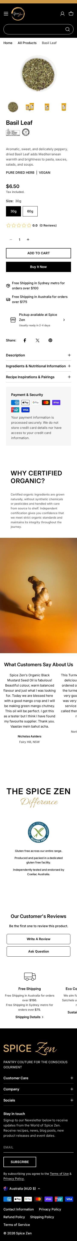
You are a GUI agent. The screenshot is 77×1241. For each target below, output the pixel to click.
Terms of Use (59, 1173)
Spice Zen (24, 1233)
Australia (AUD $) (22, 1189)
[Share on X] (38, 340)
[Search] (67, 29)
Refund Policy (14, 1217)
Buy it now (38, 267)
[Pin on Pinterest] (50, 340)
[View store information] (64, 319)
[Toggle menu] (6, 13)
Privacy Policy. (13, 1178)
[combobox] (38, 29)
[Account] (62, 13)
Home (7, 43)
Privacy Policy (50, 1209)
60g (30, 211)
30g (13, 211)
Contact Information (18, 1209)
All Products (27, 43)
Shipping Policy (42, 1217)
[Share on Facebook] (25, 340)
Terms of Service (16, 1225)
